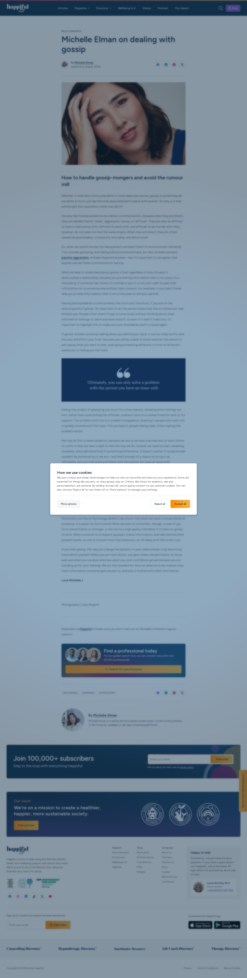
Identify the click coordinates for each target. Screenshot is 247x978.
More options (68, 504)
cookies (71, 477)
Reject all (160, 504)
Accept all (180, 504)
